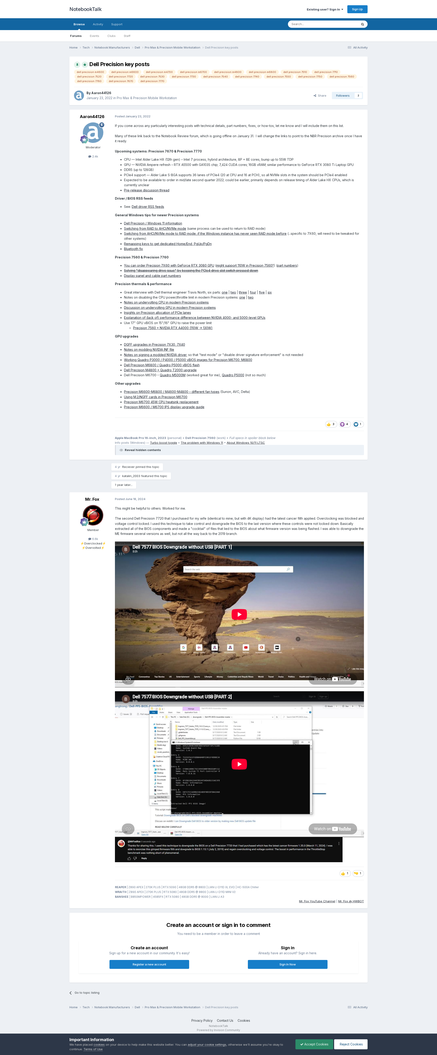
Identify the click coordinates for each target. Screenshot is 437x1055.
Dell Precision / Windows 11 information (153, 223)
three (243, 292)
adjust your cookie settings (207, 1044)
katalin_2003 (131, 476)
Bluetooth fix (133, 249)
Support (116, 24)
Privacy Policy (202, 1020)
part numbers (287, 265)
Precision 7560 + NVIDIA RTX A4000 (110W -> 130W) (173, 328)
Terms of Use (93, 1049)
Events (94, 36)
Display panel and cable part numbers (152, 276)
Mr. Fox (92, 499)
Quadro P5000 (233, 375)
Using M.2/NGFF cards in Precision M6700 (155, 397)
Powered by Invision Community (218, 1030)
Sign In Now (287, 964)
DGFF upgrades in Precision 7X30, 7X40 (154, 344)
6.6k (94, 539)
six (270, 292)
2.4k (94, 156)
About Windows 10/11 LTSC (246, 442)
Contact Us (225, 1020)
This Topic (344, 24)
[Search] (363, 24)
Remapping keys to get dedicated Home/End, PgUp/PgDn (168, 244)
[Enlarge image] (229, 849)
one (225, 292)
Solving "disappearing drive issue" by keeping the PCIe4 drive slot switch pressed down (191, 270)
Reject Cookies (351, 1044)
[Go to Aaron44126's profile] (79, 95)
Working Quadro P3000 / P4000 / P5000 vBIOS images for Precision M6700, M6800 (188, 360)
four (253, 292)
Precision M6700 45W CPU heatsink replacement (161, 402)
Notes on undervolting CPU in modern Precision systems (166, 302)
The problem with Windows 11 (202, 442)
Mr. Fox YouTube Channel (317, 901)
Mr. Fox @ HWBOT (351, 901)
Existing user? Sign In (324, 9)
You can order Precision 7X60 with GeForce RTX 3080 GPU (169, 265)
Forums (76, 36)
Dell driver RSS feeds (148, 207)
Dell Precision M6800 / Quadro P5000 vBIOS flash (162, 365)
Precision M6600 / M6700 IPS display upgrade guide (164, 407)
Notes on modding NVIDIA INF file (149, 349)
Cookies (244, 1020)
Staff (127, 36)
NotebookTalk (85, 9)
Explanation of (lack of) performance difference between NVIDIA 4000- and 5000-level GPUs (194, 318)
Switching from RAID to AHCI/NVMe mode (155, 228)
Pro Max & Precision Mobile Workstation (147, 98)
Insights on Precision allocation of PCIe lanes (157, 313)
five (262, 292)
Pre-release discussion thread (146, 190)
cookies (99, 1044)
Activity (98, 24)
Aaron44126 (101, 93)
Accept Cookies (315, 1044)
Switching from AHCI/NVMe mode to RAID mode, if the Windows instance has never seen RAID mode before (205, 233)
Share (321, 95)
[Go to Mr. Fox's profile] (93, 515)
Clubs (111, 36)
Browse (79, 24)
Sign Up (357, 9)
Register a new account (149, 964)
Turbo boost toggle (163, 442)
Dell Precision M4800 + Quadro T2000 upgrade (160, 370)
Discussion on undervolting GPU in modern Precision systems (170, 308)
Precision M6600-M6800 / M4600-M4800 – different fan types (171, 392)
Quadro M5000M (172, 375)
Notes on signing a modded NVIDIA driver (155, 355)
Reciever (128, 467)
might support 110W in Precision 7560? (245, 265)
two (233, 292)
